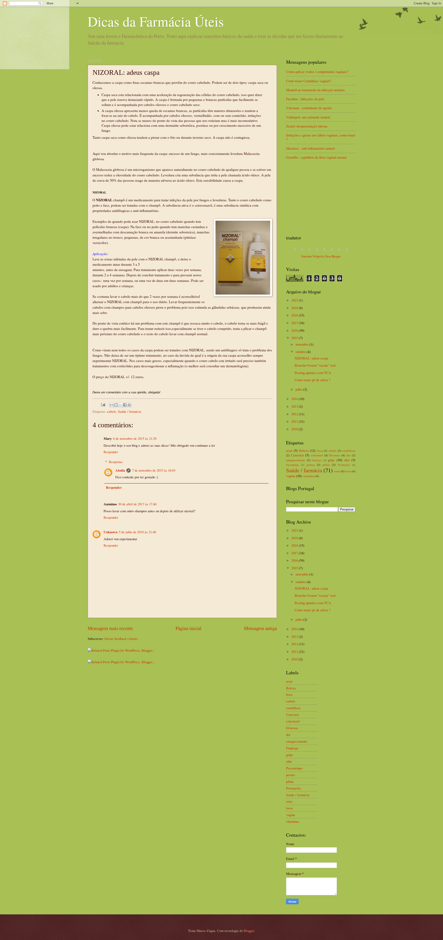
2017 (295, 322)
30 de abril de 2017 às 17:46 (137, 504)
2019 (295, 307)
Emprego (317, 460)
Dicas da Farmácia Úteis (156, 21)
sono (337, 471)
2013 (295, 406)
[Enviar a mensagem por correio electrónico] (102, 404)
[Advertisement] (320, 197)
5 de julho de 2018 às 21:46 (137, 532)
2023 (295, 300)
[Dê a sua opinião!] (116, 405)
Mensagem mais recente (110, 628)
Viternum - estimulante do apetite (309, 107)
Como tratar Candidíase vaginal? (308, 80)
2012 (295, 414)
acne (289, 450)
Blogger (249, 930)
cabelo (111, 411)
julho (299, 389)
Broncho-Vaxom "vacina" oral (315, 365)
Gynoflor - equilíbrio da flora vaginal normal (316, 157)
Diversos (334, 455)
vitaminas (308, 476)
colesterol (317, 455)
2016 (295, 330)
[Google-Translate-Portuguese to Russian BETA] (339, 251)
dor (348, 455)
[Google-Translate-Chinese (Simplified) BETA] (295, 251)
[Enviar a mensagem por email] (111, 405)
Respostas (116, 461)
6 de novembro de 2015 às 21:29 (134, 438)
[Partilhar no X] (120, 405)
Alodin (120, 470)
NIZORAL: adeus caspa (311, 358)
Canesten (297, 455)
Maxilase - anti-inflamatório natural (310, 148)
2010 (295, 429)
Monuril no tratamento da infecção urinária (315, 89)
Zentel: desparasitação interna (306, 126)
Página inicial (188, 628)
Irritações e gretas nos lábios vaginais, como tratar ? (320, 137)
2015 (295, 337)
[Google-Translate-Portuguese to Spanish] (346, 251)
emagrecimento (295, 460)
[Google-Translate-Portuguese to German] (309, 251)
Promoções (344, 465)
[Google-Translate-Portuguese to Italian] (317, 251)
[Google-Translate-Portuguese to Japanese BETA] (324, 251)
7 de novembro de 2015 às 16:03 (153, 470)
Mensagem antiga (260, 628)
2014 (295, 398)
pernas (311, 465)
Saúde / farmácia (129, 411)
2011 (295, 421)
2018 (295, 315)
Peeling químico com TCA (313, 372)
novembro (302, 344)
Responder (111, 451)
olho (347, 460)
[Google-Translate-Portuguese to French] (302, 251)
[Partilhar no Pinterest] (129, 405)
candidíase (348, 451)
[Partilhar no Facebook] (125, 405)
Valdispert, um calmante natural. (308, 117)
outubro (301, 351)
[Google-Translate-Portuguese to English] (331, 251)
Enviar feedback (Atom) (121, 638)
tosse (348, 471)
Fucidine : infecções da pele (305, 98)
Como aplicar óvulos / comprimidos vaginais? (317, 71)
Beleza (304, 450)
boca (320, 451)
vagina (290, 475)
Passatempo (292, 465)
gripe (331, 460)
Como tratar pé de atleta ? (312, 379)
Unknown (110, 532)
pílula (326, 465)
